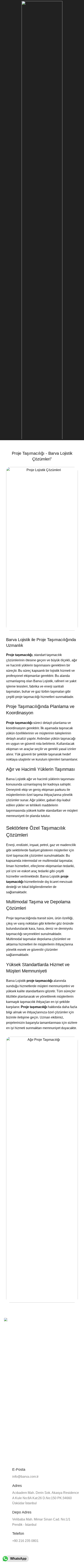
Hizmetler (10, 1382)
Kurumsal (10, 1368)
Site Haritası (12, 1403)
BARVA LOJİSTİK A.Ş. (34, 1553)
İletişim (8, 1396)
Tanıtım (9, 1375)
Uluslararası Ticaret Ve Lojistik (23, 1442)
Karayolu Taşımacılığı (18, 1421)
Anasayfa (10, 1361)
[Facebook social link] (6, 1344)
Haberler (9, 1389)
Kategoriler (14, 1415)
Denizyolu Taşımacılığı (18, 1435)
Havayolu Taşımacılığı (18, 1428)
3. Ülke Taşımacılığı (16, 1449)
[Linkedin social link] (15, 1344)
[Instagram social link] (11, 1344)
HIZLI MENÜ (12, 1354)
